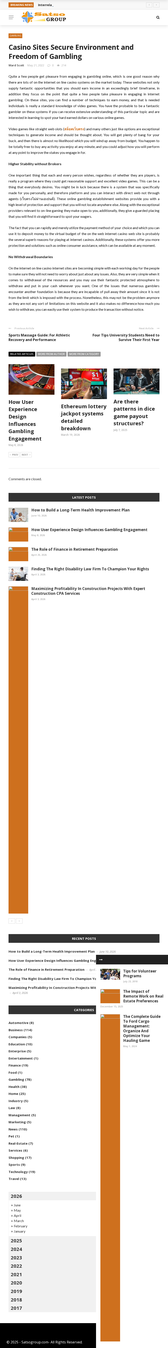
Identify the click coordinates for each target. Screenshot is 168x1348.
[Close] (101, 959)
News (13, 1129)
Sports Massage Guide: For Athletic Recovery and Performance (39, 337)
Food (13, 1072)
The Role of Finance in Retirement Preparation (74, 549)
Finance (15, 1065)
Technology (18, 1172)
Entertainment (21, 1058)
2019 (16, 1291)
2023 (16, 1257)
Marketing (17, 1122)
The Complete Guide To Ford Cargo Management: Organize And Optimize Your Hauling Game (142, 1028)
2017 (16, 1308)
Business (16, 1030)
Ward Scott (16, 65)
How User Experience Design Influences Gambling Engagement (25, 420)
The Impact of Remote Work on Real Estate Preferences (143, 996)
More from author (51, 354)
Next (25, 454)
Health (14, 1086)
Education (17, 1044)
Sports (14, 1164)
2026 (16, 1196)
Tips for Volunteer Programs (139, 973)
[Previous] (12, 921)
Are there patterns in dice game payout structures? (134, 412)
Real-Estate (18, 1143)
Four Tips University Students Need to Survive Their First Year (126, 337)
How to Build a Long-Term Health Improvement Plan (80, 510)
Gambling (15, 35)
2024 (16, 1249)
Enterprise (17, 1051)
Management (19, 1115)
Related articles (21, 354)
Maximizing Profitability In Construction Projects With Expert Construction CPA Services (88, 591)
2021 (16, 1274)
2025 (16, 1240)
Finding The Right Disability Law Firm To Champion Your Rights (90, 568)
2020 (16, 1282)
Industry (16, 1101)
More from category (84, 354)
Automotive (18, 1022)
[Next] (19, 921)
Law (12, 1108)
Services (15, 1150)
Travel (14, 1178)
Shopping (16, 1157)
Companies (18, 1037)
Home (13, 1093)
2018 (16, 1299)
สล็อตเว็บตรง (74, 129)
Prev (15, 454)
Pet (11, 1136)
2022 (16, 1265)
